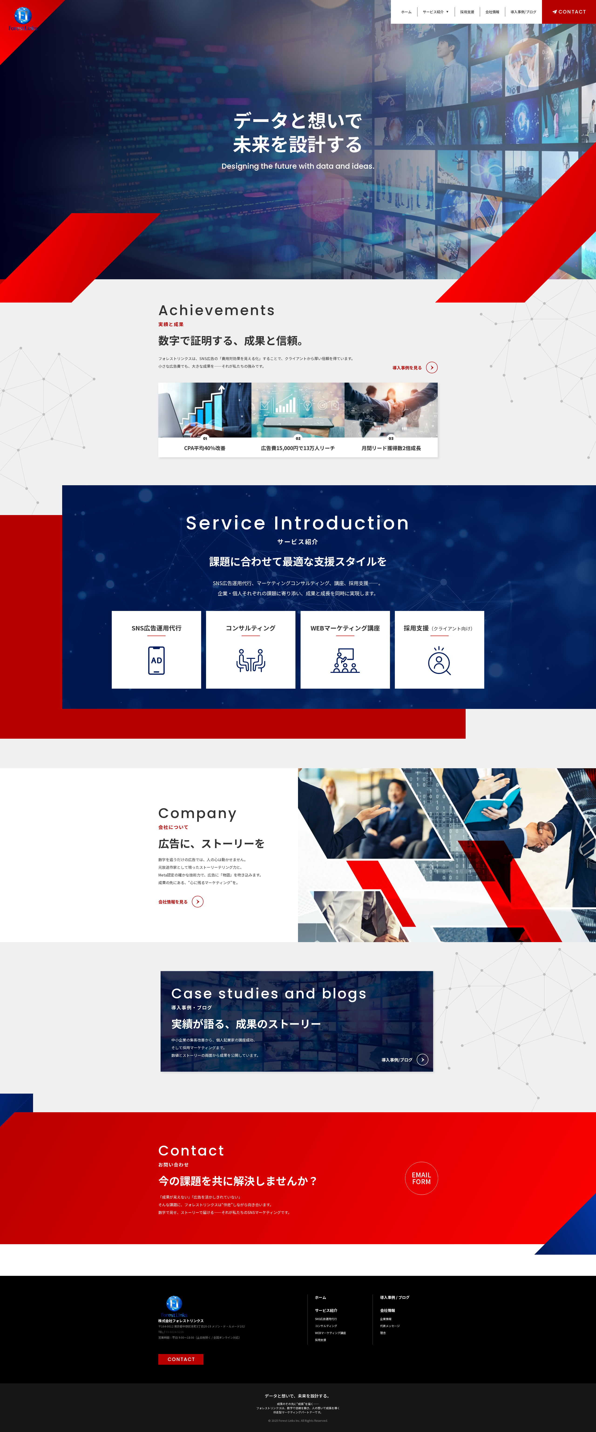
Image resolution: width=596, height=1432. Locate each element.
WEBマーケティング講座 (330, 1333)
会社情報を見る (173, 902)
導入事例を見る (407, 367)
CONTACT (572, 11)
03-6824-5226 (175, 1332)
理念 (383, 1333)
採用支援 (467, 11)
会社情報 (492, 11)
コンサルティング (326, 1326)
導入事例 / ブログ (395, 1297)
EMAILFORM (421, 1178)
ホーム (406, 11)
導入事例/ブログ (523, 11)
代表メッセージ (390, 1326)
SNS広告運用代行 (326, 1319)
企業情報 (385, 1319)
